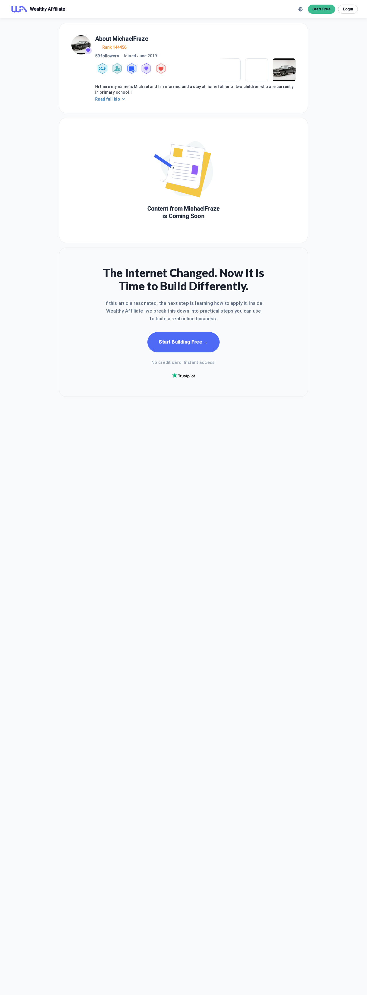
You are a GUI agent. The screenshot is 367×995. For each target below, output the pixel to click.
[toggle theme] (300, 9)
